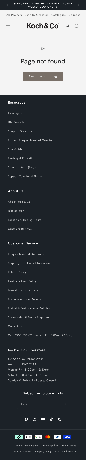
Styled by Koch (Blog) (22, 167)
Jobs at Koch (16, 211)
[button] (8, 25)
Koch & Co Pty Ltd (28, 445)
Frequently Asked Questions (26, 254)
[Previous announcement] (7, 5)
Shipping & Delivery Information (29, 263)
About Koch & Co (19, 202)
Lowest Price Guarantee (23, 290)
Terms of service (22, 451)
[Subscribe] (64, 404)
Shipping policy (43, 451)
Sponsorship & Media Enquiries (28, 317)
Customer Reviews (20, 229)
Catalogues (58, 15)
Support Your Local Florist (25, 176)
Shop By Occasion (37, 15)
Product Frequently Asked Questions (31, 140)
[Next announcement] (78, 5)
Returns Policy (17, 272)
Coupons (74, 15)
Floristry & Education (21, 158)
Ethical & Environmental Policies (29, 308)
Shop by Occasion (20, 131)
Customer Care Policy (22, 281)
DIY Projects (14, 15)
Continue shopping (43, 76)
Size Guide (15, 149)
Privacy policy (50, 445)
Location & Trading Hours (24, 220)
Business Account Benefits (25, 299)
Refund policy (69, 445)
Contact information (65, 451)
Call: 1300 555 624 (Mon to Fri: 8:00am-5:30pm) (40, 335)
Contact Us (15, 326)
